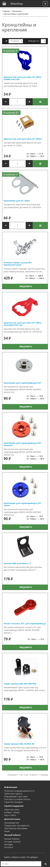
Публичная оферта (13, 793)
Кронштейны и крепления (16, 14)
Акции (7, 831)
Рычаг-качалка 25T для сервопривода (25, 623)
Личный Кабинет (12, 838)
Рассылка (8, 847)
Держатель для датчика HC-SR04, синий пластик (22, 78)
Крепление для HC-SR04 (17, 200)
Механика (17, 11)
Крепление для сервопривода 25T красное (22, 444)
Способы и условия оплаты (17, 799)
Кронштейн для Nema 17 (17, 563)
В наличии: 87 (11, 112)
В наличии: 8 (10, 50)
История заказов (12, 841)
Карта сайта (10, 815)
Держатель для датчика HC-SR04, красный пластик (22, 323)
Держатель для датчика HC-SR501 (23, 138)
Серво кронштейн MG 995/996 (20, 683)
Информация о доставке (16, 796)
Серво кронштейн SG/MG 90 (19, 743)
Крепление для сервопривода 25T (22, 382)
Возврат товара (12, 812)
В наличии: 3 (10, 174)
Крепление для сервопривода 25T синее (22, 504)
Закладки (8, 844)
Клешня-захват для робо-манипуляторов (18, 263)
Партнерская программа (15, 828)
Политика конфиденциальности (19, 790)
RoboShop (17, 3)
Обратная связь (11, 809)
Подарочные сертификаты (16, 825)
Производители (11, 822)
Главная (6, 11)
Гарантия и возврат (13, 802)
